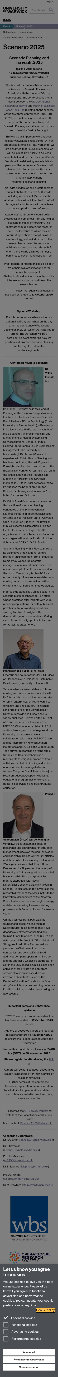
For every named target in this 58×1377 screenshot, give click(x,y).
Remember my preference (29, 1359)
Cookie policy (45, 1310)
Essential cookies (22, 1318)
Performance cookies (26, 1339)
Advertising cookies (25, 1332)
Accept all (29, 1352)
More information (29, 1367)
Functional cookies (24, 1325)
